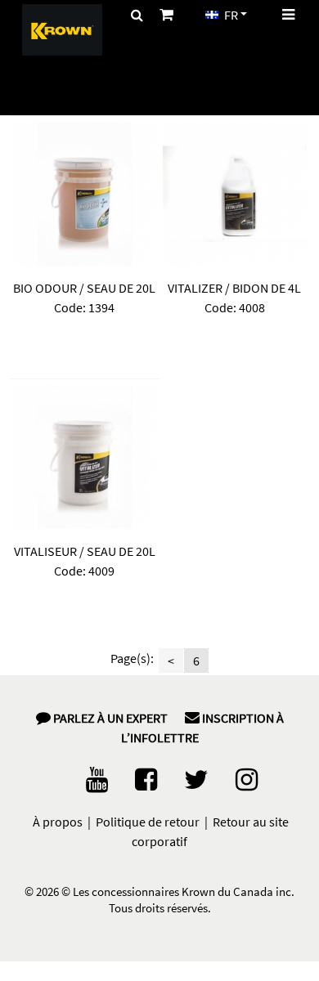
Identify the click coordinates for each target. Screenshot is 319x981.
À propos (58, 821)
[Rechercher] (137, 14)
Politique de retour (148, 821)
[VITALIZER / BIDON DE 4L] (235, 194)
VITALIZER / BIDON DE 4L (234, 288)
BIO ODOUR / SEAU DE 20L (84, 288)
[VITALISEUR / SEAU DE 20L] (84, 457)
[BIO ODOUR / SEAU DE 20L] (84, 194)
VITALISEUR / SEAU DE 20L (84, 551)
